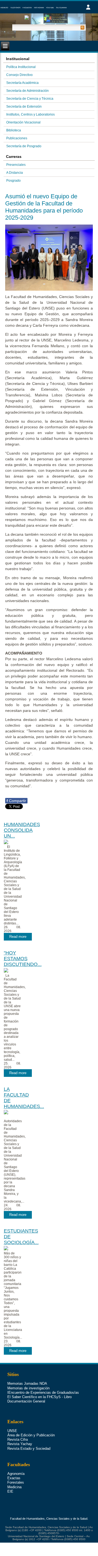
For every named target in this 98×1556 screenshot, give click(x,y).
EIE (10, 1491)
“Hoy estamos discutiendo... (23, 958)
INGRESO (4, 7)
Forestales (15, 1482)
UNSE (12, 1431)
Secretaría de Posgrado (23, 146)
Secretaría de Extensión (24, 106)
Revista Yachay (19, 1444)
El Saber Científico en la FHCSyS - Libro (39, 1397)
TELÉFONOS (15, 7)
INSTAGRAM (39, 7)
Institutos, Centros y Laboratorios (30, 114)
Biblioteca (13, 130)
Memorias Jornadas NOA (27, 1383)
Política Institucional (21, 67)
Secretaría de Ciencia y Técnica (29, 99)
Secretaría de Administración (27, 91)
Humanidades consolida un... (22, 830)
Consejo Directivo (19, 75)
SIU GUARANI (61, 7)
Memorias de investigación (28, 1388)
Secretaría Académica (22, 83)
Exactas (13, 1478)
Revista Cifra (17, 1439)
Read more (17, 937)
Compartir (16, 800)
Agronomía (15, 1474)
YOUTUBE (50, 7)
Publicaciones (16, 138)
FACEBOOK (27, 7)
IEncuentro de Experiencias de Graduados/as (43, 1392)
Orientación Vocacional (23, 122)
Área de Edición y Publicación (31, 1435)
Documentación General (26, 1401)
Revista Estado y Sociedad (28, 1448)
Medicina (14, 1487)
